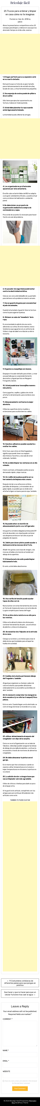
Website (6, 1071)
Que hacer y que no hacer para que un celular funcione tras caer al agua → (20, 993)
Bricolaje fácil (20, 2)
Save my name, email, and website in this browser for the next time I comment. (21, 1082)
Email (6, 1061)
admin (20, 22)
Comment (7, 1019)
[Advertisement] (20, 54)
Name (6, 1050)
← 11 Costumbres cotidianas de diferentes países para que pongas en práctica (20, 983)
